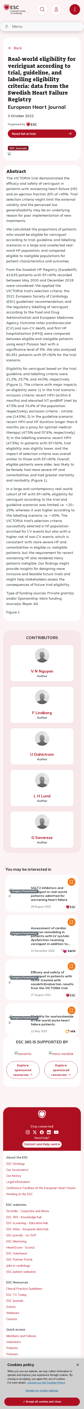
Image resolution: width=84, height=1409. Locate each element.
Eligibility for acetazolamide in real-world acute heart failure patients (52, 1020)
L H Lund (42, 795)
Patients (12, 1348)
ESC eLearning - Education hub (27, 1223)
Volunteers (13, 1342)
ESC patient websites (21, 1272)
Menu (17, 26)
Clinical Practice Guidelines (24, 1289)
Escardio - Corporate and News (27, 1211)
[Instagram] (28, 1132)
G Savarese (42, 837)
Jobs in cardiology (18, 1265)
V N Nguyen (42, 671)
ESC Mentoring (16, 1241)
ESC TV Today (16, 1295)
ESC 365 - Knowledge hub (24, 1217)
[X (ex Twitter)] (35, 1132)
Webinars (12, 1313)
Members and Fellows (21, 1336)
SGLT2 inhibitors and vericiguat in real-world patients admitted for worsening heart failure (49, 894)
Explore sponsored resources (22, 1070)
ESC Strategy (15, 1164)
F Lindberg (42, 712)
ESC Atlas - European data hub (27, 1229)
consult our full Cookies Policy (46, 1382)
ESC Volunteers (16, 1253)
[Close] (77, 1365)
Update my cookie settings (42, 1390)
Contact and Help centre (42, 1144)
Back (18, 48)
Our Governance (17, 1170)
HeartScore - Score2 (20, 1247)
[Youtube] (56, 1132)
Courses (11, 1319)
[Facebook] (42, 1132)
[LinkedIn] (49, 1132)
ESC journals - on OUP (21, 1235)
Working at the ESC (19, 1194)
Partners (12, 1354)
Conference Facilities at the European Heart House (41, 1188)
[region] (42, 1384)
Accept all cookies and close (43, 1401)
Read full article (24, 134)
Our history (13, 1176)
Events (11, 1307)
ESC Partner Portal (19, 1259)
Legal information (18, 1182)
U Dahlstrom (42, 754)
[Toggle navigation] (75, 9)
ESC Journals (14, 1301)
